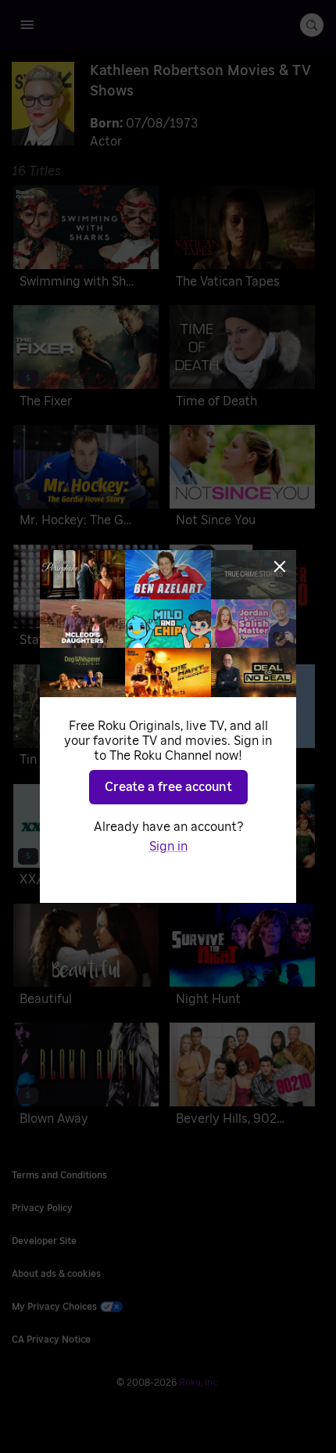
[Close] (279, 566)
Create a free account (168, 787)
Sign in (168, 846)
